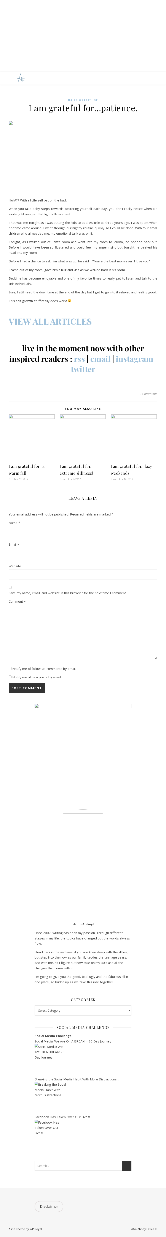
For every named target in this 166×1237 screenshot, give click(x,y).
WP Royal (36, 1229)
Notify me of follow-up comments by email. (44, 668)
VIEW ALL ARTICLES (50, 321)
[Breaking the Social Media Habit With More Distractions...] (83, 1098)
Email (14, 544)
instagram (134, 358)
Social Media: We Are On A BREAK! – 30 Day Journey (73, 1041)
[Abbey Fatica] (20, 78)
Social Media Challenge (53, 1036)
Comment (17, 601)
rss (79, 358)
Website (15, 566)
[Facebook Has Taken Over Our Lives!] (83, 1136)
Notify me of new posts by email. (36, 677)
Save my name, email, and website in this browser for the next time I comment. (68, 593)
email (100, 358)
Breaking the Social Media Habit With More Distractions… (77, 1079)
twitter (83, 369)
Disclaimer (49, 1206)
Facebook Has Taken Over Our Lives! (62, 1117)
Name (14, 522)
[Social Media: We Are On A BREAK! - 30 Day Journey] (83, 1060)
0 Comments (148, 393)
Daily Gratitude (83, 100)
